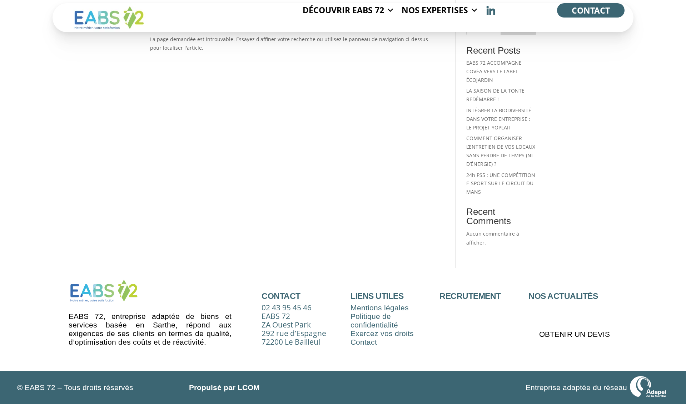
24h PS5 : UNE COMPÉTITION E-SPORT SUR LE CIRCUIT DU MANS (500, 184)
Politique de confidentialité (374, 320)
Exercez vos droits (382, 333)
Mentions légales (380, 308)
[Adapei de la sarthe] (648, 387)
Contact (591, 10)
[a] (491, 10)
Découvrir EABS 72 (343, 10)
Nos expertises (435, 10)
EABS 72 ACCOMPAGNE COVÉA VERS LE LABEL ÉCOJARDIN (494, 71)
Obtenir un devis (574, 334)
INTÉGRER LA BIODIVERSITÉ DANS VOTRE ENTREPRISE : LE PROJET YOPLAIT (498, 119)
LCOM (247, 387)
